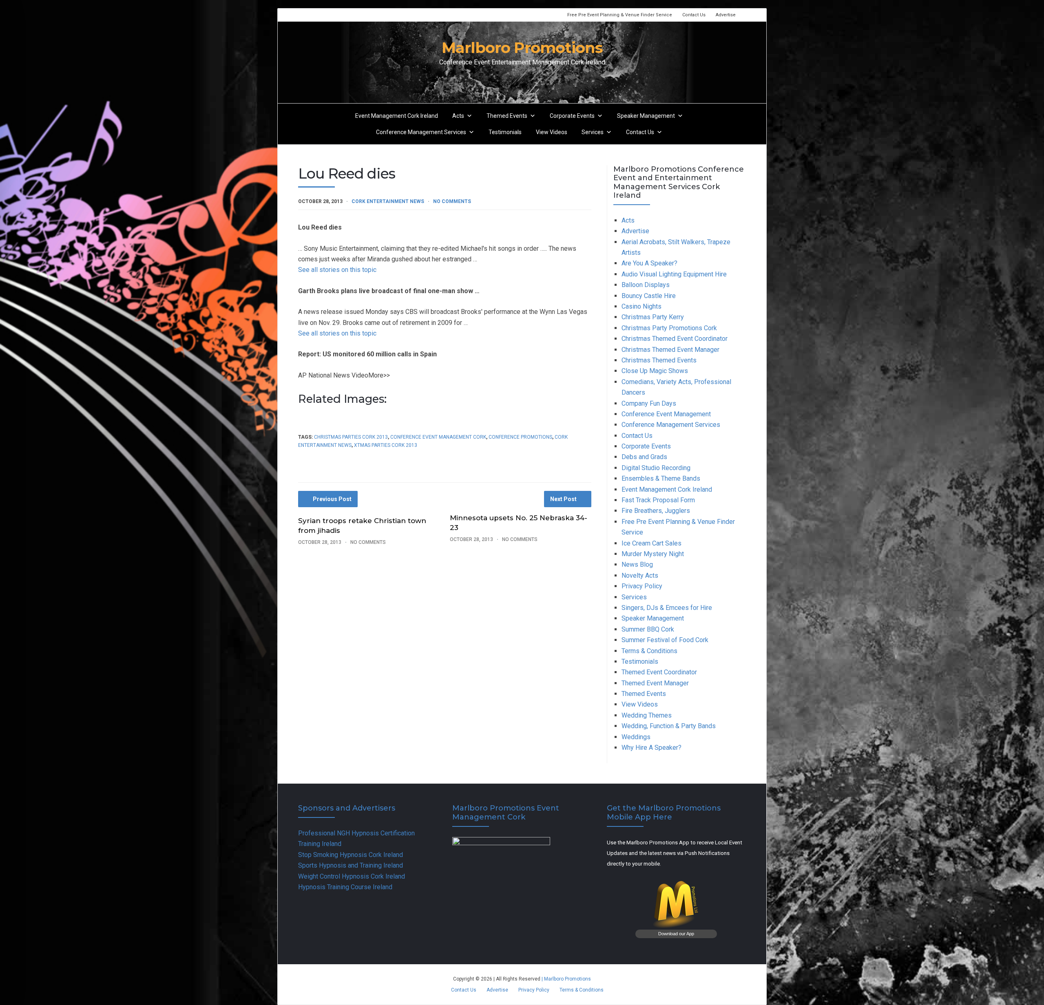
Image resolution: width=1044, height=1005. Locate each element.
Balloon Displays (646, 285)
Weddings (636, 737)
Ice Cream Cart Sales (651, 543)
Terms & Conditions (649, 651)
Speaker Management (646, 116)
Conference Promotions (520, 437)
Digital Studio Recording (656, 468)
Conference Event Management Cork (438, 437)
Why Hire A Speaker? (651, 747)
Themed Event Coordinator (659, 672)
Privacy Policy (642, 586)
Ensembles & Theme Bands (661, 478)
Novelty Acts (640, 575)
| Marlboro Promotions (565, 979)
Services (593, 132)
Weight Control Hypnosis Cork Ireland (351, 876)
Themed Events (507, 116)
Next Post (563, 499)
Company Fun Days (649, 403)
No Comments (452, 201)
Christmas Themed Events (659, 360)
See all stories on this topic (337, 270)
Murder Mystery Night (653, 554)
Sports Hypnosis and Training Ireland (350, 865)
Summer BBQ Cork (648, 629)
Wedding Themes (647, 715)
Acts (458, 116)
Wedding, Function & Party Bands (669, 726)
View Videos (551, 132)
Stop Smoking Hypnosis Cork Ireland (350, 855)
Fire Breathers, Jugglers (656, 511)
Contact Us (694, 15)
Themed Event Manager (655, 683)
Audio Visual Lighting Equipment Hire (674, 274)
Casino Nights (641, 306)
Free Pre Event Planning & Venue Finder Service (619, 15)
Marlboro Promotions (522, 47)
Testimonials (505, 132)
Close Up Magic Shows (655, 371)
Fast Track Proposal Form (658, 500)
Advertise (726, 15)
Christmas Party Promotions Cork (669, 328)
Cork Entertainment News (388, 201)
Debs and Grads (644, 457)
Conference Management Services (421, 132)
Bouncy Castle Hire (649, 296)
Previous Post (332, 499)
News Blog (637, 564)
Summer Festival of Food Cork (665, 640)
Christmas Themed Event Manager (670, 349)
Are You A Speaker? (649, 263)
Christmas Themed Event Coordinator (675, 338)
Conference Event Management (666, 414)
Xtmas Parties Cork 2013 (385, 445)
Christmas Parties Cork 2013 (351, 437)
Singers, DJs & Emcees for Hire (667, 608)
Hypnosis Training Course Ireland (345, 887)
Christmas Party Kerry (653, 317)
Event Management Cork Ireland (396, 116)
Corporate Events (572, 116)
